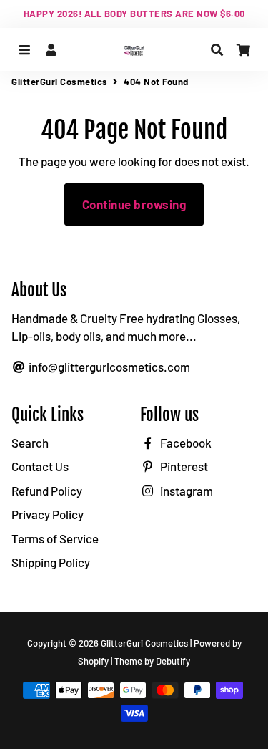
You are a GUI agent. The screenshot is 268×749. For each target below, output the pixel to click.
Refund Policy (46, 490)
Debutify (173, 661)
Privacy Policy (47, 514)
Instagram (185, 490)
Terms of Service (55, 538)
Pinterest (183, 466)
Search (30, 442)
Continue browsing (134, 204)
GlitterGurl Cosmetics (59, 81)
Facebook (185, 442)
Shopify (93, 661)
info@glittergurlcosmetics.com (108, 366)
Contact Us (40, 466)
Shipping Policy (50, 562)
